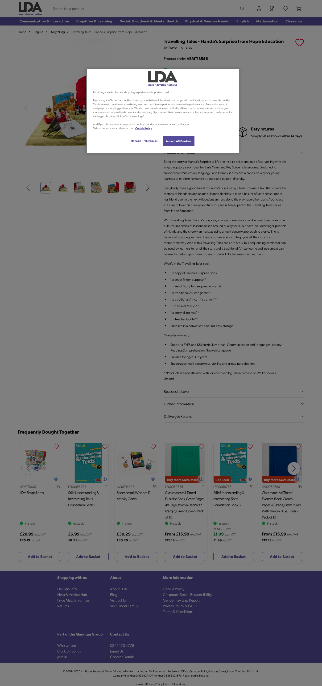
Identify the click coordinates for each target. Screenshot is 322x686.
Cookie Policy (143, 128)
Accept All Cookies (178, 141)
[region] (162, 111)
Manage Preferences (144, 140)
